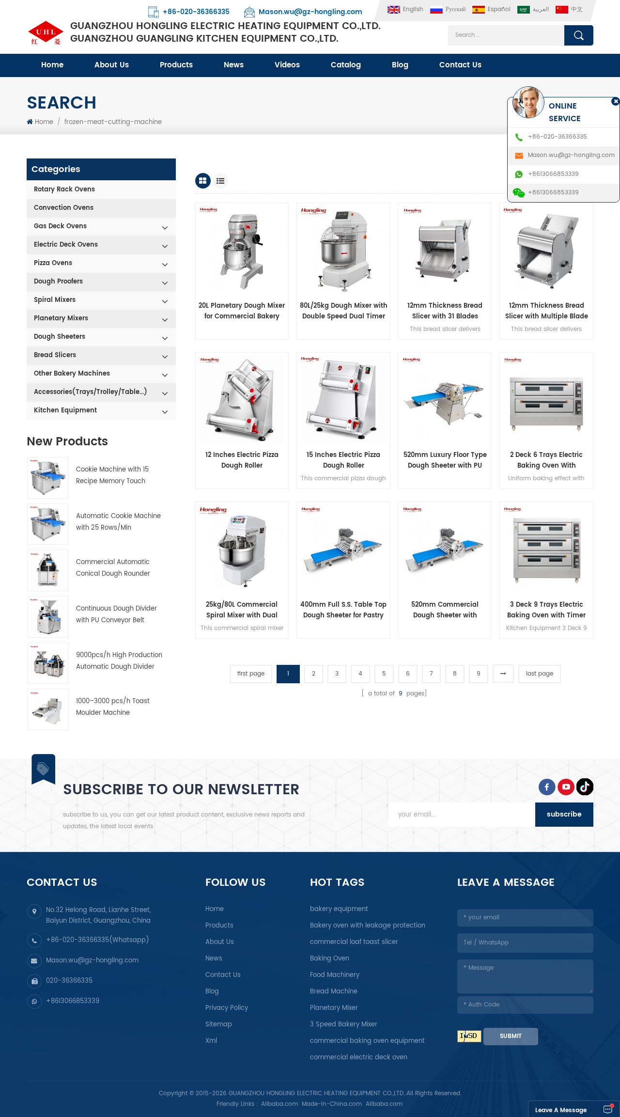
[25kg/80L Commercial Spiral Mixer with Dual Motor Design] (242, 548)
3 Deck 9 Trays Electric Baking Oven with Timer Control (546, 610)
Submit (511, 1036)
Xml (211, 1041)
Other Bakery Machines (72, 374)
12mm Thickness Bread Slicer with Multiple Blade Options (546, 311)
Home (52, 65)
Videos (287, 65)
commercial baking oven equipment (367, 1041)
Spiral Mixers (55, 300)
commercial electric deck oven (358, 1058)
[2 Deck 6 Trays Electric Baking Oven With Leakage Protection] (546, 399)
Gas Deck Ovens (60, 226)
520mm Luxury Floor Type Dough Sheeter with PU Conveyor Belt (445, 461)
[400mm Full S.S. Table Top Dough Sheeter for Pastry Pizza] (343, 548)
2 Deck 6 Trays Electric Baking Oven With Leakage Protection (546, 461)
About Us (111, 65)
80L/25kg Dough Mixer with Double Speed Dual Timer (344, 311)
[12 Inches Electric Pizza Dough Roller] (242, 399)
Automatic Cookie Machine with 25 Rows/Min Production (118, 522)
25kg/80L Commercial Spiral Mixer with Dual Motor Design (242, 610)
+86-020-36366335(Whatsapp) (97, 940)
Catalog (346, 65)
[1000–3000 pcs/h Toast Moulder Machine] (48, 709)
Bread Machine (333, 992)
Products (176, 65)
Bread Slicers (55, 355)
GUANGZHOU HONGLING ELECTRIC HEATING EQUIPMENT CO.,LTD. (225, 33)
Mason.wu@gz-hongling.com (310, 11)
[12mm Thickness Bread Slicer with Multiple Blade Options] (546, 249)
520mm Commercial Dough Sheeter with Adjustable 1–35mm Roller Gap (445, 610)
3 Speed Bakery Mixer (343, 1025)
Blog (400, 65)
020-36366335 (69, 981)
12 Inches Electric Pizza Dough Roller (242, 460)
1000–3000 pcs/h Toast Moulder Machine (113, 707)
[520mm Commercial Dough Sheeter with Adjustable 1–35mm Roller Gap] (445, 548)
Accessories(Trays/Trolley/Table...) (90, 392)
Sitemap (218, 1025)
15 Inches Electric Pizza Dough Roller (343, 460)
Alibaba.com (279, 1104)
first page (250, 673)
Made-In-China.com (332, 1104)
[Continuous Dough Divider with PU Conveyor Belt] (48, 617)
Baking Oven (329, 959)
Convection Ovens (63, 208)
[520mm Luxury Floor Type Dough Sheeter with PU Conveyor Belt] (445, 399)
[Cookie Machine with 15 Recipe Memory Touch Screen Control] (48, 478)
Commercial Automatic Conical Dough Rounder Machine (113, 568)
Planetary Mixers (61, 319)
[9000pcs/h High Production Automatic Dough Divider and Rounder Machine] (48, 663)
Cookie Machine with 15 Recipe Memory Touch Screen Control (112, 476)
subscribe (564, 814)
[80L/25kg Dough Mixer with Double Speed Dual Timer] (343, 249)
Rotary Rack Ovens (64, 190)
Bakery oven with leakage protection (367, 926)
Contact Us (460, 65)
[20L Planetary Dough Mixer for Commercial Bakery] (242, 249)
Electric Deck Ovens (66, 245)
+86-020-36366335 (196, 11)
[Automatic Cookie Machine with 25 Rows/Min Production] (48, 524)
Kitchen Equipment (65, 411)
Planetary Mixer (334, 1008)
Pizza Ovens (53, 263)
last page (539, 673)
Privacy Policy (226, 1008)
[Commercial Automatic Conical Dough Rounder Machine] (48, 570)
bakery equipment (339, 909)
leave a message (561, 1110)
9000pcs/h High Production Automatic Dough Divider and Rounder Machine (119, 661)
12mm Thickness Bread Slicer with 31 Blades (444, 311)
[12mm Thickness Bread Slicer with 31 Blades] (445, 249)
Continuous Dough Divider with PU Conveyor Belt (116, 615)
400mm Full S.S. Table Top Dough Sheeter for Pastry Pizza (343, 610)
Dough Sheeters (59, 337)
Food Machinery (334, 975)
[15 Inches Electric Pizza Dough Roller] (343, 399)
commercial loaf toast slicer (354, 942)
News (234, 65)
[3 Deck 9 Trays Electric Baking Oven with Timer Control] (546, 548)
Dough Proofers (58, 282)
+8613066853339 (72, 1001)
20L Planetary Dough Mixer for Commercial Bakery (242, 311)
